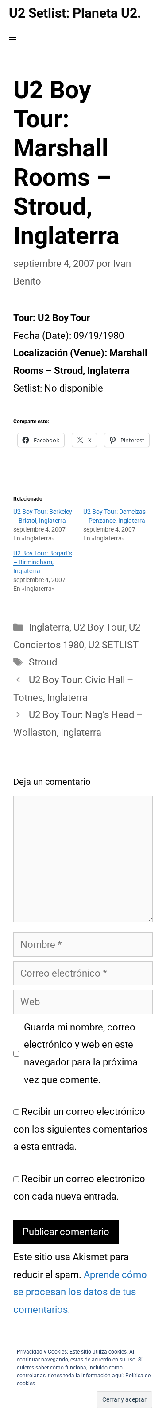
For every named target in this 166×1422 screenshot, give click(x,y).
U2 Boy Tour (99, 627)
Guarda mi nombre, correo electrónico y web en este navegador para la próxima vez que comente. (81, 1053)
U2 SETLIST (113, 644)
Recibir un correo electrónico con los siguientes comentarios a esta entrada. (80, 1129)
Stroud (43, 662)
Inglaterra (49, 627)
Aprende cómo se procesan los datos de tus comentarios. (80, 1292)
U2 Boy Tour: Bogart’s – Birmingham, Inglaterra (42, 562)
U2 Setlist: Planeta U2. (75, 13)
